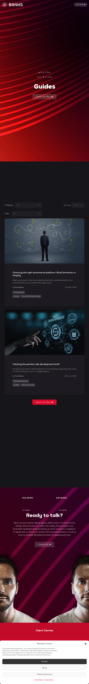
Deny (44, 668)
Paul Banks (19, 287)
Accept (44, 661)
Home (39, 77)
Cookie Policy (38, 680)
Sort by (67, 205)
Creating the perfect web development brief (36, 364)
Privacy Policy (48, 680)
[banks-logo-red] (16, 4)
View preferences (44, 674)
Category (9, 205)
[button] (85, 644)
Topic (7, 214)
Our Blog (48, 77)
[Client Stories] (44, 631)
